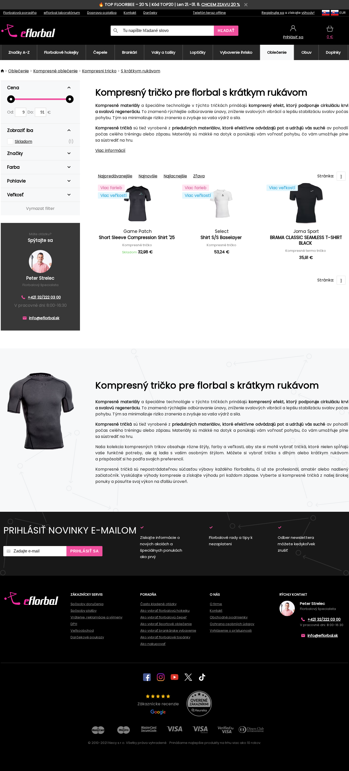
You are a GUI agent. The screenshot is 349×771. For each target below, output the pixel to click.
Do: (31, 112)
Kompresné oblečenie (55, 71)
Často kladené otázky (158, 604)
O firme (216, 604)
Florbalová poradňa (20, 12)
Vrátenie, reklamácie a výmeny (96, 617)
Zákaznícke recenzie (158, 704)
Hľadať (226, 30)
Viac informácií (110, 150)
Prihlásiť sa (84, 551)
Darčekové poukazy (87, 637)
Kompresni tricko (99, 71)
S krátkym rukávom (140, 71)
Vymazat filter (40, 208)
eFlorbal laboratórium (62, 12)
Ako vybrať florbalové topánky (165, 637)
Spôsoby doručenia (87, 604)
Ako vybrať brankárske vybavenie (168, 630)
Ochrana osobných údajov (232, 623)
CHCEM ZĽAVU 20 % (220, 4)
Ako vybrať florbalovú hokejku (165, 610)
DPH (74, 623)
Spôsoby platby (84, 610)
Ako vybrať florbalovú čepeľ (163, 617)
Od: (11, 112)
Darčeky (150, 12)
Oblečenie (18, 71)
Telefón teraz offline (209, 12)
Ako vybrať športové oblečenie (166, 623)
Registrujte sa (273, 12)
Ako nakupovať (153, 643)
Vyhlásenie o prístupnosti (231, 630)
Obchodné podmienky (229, 617)
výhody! (308, 12)
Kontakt (130, 12)
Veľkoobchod (82, 630)
